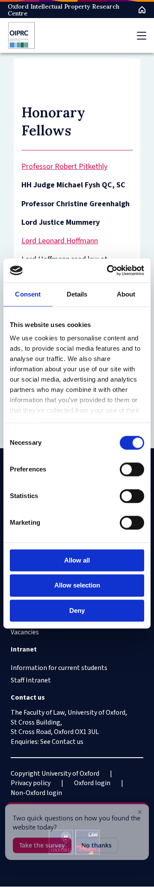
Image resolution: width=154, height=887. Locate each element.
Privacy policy (30, 783)
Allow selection (77, 585)
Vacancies (25, 632)
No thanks (96, 843)
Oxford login (92, 783)
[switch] (132, 469)
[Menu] (141, 36)
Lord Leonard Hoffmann (59, 241)
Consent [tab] (28, 294)
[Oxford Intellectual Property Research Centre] (22, 35)
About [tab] (126, 294)
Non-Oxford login (36, 793)
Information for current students (59, 668)
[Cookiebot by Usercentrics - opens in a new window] (108, 270)
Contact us (67, 741)
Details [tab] (77, 294)
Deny (77, 610)
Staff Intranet (31, 680)
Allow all (77, 560)
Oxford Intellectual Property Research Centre (63, 10)
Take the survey (42, 843)
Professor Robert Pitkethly (64, 166)
